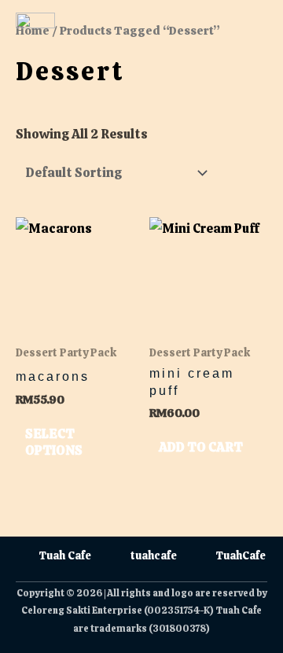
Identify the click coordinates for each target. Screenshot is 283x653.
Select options (54, 442)
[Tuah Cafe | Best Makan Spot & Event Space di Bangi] (35, 32)
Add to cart (201, 447)
